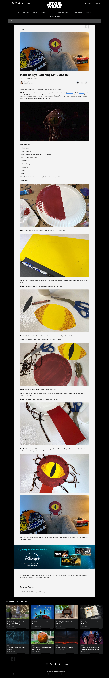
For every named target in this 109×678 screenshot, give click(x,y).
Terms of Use (10, 673)
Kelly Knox (28, 82)
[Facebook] (19, 3)
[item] (23, 12)
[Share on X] (82, 82)
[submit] (85, 4)
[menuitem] (35, 12)
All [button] (11, 21)
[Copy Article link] (86, 82)
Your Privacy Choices (96, 673)
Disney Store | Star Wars (67, 673)
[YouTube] (22, 3)
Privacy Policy (31, 673)
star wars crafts (28, 592)
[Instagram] (13, 3)
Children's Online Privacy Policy (41, 673)
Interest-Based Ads (87, 673)
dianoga (40, 592)
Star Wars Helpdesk (77, 673)
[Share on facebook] (78, 82)
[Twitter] (16, 3)
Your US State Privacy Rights (55, 673)
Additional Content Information (20, 673)
